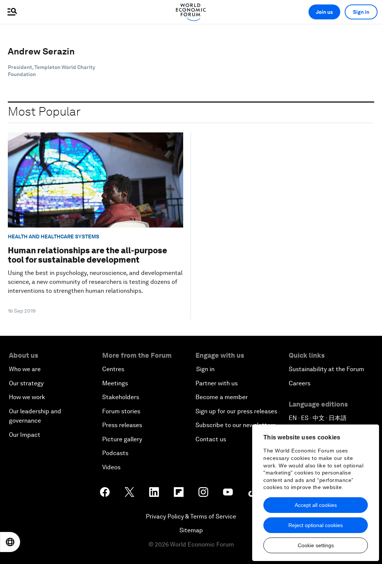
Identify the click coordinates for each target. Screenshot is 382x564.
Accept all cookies (316, 505)
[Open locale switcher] (10, 542)
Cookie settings (316, 545)
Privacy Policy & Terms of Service (191, 516)
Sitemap (191, 530)
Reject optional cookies (315, 525)
